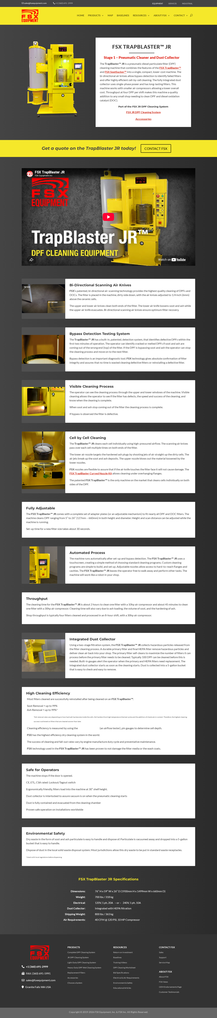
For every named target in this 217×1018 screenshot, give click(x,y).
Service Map (164, 962)
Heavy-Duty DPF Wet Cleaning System (84, 967)
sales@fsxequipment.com (35, 3)
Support (162, 957)
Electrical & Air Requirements (126, 978)
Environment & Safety (122, 983)
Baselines (123, 15)
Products (94, 15)
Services (172, 3)
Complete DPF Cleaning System (81, 952)
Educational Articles (122, 988)
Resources (139, 15)
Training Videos (120, 962)
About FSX (160, 15)
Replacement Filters (76, 973)
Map (110, 15)
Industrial (187, 3)
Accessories (72, 978)
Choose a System (74, 983)
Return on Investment (123, 952)
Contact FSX (155, 148)
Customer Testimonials (169, 992)
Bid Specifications (121, 973)
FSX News (163, 982)
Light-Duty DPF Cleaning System (81, 962)
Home (80, 15)
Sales (161, 952)
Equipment (157, 3)
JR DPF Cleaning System (78, 957)
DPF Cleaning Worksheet (124, 967)
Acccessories (143, 119)
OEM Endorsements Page (170, 987)
